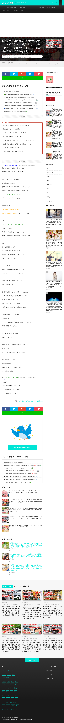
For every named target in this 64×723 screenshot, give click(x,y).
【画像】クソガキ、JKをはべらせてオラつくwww (15, 468)
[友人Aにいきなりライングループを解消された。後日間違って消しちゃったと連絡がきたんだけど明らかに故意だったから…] (5, 556)
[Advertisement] (32, 25)
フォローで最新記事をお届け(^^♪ (22, 447)
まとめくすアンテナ (39, 7)
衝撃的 (48, 197)
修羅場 (48, 176)
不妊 (7, 638)
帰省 (36, 638)
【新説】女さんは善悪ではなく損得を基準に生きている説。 (17, 97)
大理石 (55, 604)
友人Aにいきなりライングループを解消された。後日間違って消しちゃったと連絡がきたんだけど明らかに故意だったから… (25, 556)
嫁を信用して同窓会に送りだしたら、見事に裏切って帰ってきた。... (19, 465)
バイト (13, 670)
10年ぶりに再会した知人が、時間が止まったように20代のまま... (18, 102)
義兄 (17, 604)
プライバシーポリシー (51, 678)
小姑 (11, 691)
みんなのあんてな (18, 10)
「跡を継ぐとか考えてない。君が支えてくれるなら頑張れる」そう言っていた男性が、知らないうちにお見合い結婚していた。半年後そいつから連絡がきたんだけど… (25, 509)
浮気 (16, 698)
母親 (12, 698)
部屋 (32, 57)
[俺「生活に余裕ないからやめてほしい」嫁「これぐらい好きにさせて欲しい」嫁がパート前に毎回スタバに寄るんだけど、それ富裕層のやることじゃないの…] (5, 545)
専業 (13, 57)
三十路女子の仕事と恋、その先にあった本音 (13, 462)
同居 (7, 684)
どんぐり (29, 604)
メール (4, 638)
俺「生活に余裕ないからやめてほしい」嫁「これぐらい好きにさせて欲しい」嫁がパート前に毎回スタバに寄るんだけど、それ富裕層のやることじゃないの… (25, 545)
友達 (16, 681)
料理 (27, 57)
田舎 (3, 702)
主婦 (9, 57)
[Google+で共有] (22, 74)
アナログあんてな (51, 7)
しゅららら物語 (14, 717)
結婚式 (8, 705)
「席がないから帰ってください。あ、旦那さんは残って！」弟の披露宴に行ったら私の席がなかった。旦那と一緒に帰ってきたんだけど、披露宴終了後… (54, 244)
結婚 (3, 705)
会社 (17, 677)
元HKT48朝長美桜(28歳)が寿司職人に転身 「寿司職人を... (17, 94)
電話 (16, 709)
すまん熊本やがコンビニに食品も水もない (14, 111)
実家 (16, 688)
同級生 (12, 684)
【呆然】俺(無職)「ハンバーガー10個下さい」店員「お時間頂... (18, 473)
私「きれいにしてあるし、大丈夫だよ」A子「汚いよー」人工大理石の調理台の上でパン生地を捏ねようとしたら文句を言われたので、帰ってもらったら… (52, 612)
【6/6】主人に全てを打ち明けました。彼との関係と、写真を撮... (19, 476)
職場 (17, 705)
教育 (25, 57)
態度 (16, 695)
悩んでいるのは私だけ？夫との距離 (11, 91)
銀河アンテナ (21, 7)
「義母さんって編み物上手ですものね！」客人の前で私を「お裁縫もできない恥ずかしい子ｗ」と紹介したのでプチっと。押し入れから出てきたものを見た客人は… (31, 613)
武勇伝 (48, 188)
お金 (3, 670)
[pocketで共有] (38, 74)
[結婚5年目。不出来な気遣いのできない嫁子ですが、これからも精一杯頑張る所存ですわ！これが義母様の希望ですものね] (5, 528)
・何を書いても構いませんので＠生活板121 (30, 401)
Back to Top (32, 660)
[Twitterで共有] (14, 74)
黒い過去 (49, 201)
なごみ (48, 168)
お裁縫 (25, 604)
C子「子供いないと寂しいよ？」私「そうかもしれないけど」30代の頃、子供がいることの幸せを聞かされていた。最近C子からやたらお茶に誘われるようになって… (31, 646)
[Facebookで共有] (6, 74)
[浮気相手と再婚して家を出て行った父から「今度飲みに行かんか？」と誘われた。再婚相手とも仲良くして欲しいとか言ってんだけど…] (5, 493)
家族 (7, 691)
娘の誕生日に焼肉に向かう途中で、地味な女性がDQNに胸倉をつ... (19, 100)
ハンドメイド (34, 604)
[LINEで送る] (22, 78)
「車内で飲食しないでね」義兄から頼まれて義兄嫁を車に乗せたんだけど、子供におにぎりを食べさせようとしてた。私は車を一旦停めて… (11, 611)
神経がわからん (14, 702)
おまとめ (29, 7)
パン (45, 604)
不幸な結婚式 (50, 172)
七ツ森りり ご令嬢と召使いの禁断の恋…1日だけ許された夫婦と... (19, 105)
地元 (31, 638)
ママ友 (48, 604)
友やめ (52, 604)
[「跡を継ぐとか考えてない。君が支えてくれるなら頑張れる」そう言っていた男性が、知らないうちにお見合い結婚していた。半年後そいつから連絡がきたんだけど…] (5, 510)
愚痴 (19, 57)
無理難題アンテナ (11, 7)
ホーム (3, 7)
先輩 (8, 681)
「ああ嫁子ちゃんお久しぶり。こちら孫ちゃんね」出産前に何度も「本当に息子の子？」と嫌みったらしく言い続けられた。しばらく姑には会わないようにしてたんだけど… (25, 501)
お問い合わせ (49, 670)
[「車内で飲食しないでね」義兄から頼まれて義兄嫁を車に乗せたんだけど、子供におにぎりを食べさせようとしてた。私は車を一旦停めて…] (5, 519)
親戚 (8, 709)
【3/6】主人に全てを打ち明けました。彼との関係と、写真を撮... (19, 479)
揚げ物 (21, 57)
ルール (8, 604)
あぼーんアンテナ (7, 10)
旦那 (30, 57)
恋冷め (48, 180)
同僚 (13, 638)
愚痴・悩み (12, 55)
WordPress (29, 719)
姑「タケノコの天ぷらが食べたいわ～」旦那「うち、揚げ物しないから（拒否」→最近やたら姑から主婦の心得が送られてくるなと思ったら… (52, 645)
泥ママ (48, 193)
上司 (13, 674)
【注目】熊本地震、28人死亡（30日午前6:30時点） (16, 482)
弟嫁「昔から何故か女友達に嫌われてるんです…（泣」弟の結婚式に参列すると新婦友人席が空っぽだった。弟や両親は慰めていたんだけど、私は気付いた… (54, 284)
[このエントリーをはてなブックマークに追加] (30, 74)
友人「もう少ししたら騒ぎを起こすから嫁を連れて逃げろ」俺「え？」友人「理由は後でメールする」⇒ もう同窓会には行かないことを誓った (54, 222)
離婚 (12, 709)
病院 (7, 702)
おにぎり (5, 604)
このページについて (51, 674)
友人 (28, 638)
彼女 (15, 691)
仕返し (12, 677)
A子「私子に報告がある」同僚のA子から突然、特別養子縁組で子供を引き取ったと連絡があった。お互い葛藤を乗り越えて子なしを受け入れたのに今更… (11, 646)
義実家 (13, 705)
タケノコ (6, 57)
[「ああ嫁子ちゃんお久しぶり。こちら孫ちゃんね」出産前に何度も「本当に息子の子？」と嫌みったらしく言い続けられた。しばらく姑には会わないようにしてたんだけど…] (5, 502)
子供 (12, 604)
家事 (3, 691)
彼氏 (3, 695)
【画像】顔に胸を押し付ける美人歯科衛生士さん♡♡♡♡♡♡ (18, 470)
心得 (16, 57)
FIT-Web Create (15, 719)
